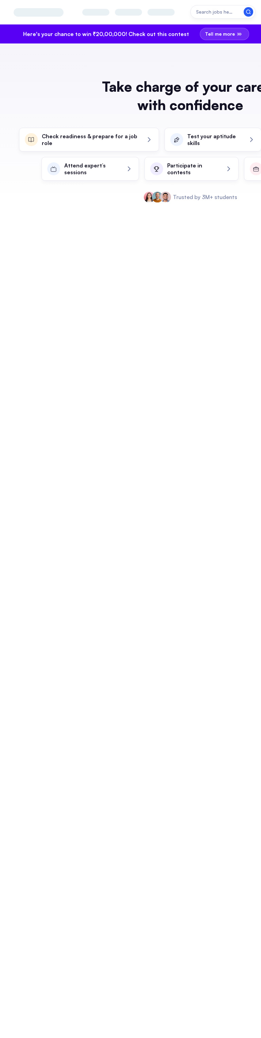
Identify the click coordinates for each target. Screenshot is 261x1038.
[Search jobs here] (223, 11)
